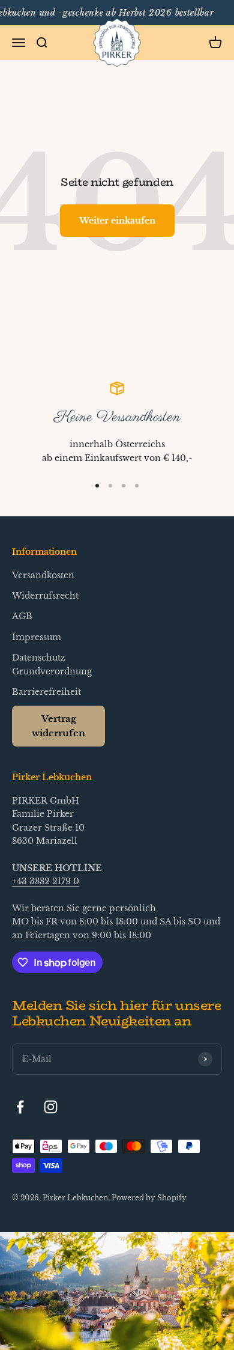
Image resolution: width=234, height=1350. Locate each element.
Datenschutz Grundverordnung (52, 664)
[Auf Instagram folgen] (51, 1107)
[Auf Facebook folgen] (20, 1107)
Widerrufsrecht (45, 595)
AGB (22, 616)
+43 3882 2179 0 (45, 881)
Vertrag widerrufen (58, 726)
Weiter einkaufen (117, 220)
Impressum (36, 637)
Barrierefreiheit (46, 691)
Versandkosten (43, 575)
